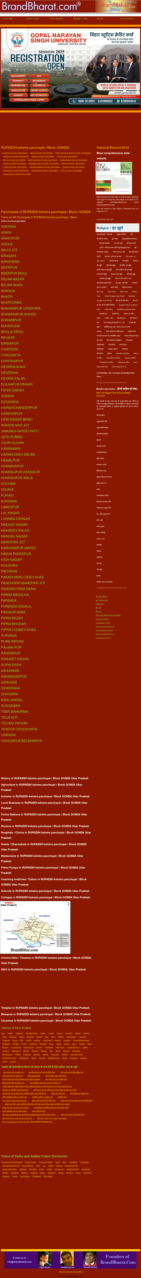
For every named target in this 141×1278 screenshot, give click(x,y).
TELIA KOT (9, 717)
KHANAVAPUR (12, 466)
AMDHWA (8, 226)
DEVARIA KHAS (13, 366)
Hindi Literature (56, 18)
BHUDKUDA (10, 325)
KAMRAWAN (10, 448)
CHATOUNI (9, 349)
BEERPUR (9, 267)
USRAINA (8, 734)
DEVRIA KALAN (13, 378)
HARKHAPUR (11, 413)
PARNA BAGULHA (15, 594)
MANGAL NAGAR (14, 536)
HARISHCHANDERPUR (19, 407)
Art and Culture (127, 18)
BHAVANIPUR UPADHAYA (21, 308)
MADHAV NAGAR (14, 524)
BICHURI (8, 337)
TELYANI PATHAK (14, 723)
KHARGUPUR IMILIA (17, 477)
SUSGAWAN (10, 705)
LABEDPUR (10, 506)
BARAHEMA (10, 261)
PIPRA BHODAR (13, 623)
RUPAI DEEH (11, 664)
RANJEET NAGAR (15, 658)
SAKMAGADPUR (14, 676)
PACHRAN (9, 571)
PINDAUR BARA (13, 612)
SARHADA (9, 682)
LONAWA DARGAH (15, 518)
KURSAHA (9, 501)
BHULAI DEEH (12, 331)
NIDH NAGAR (11, 559)
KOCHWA (8, 483)
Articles (100, 18)
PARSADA (9, 600)
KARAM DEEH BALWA (18, 454)
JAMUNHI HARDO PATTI (19, 431)
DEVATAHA (9, 372)
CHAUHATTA (11, 355)
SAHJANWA (10, 670)
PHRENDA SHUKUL (16, 606)
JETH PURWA (11, 436)
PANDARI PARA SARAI (18, 588)
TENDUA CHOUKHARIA (19, 729)
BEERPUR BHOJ (14, 273)
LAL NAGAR (10, 512)
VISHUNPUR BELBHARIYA (21, 740)
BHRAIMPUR (11, 320)
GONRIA (7, 395)
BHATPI (7, 296)
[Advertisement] (66, 127)
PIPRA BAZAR (12, 618)
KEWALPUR (10, 460)
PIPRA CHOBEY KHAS (18, 629)
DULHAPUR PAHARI (16, 384)
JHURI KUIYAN (12, 442)
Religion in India (80, 18)
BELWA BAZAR (12, 279)
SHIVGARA (9, 693)
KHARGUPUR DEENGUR (20, 471)
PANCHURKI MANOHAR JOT (23, 582)
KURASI (7, 495)
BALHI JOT (9, 249)
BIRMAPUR (10, 343)
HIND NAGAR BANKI (16, 419)
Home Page (8, 18)
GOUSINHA (10, 401)
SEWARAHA (10, 688)
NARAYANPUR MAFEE (18, 547)
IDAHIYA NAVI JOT (15, 425)
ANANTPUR (10, 238)
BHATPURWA (11, 302)
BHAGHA (8, 290)
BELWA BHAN (11, 284)
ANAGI (6, 232)
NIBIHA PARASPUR (16, 553)
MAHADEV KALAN (15, 530)
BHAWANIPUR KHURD (18, 314)
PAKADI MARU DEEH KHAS (22, 577)
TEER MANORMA (14, 711)
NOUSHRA (9, 565)
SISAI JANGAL (12, 699)
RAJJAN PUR (11, 647)
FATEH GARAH (12, 390)
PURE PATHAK (12, 641)
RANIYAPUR (10, 653)
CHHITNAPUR (12, 360)
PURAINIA (9, 635)
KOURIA (7, 489)
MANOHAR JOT (13, 542)
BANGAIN (8, 255)
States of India (32, 18)
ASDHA (7, 244)
